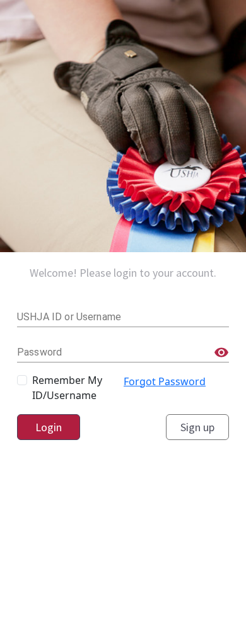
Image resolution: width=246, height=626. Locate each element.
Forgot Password (165, 381)
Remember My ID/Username (67, 387)
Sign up (197, 427)
